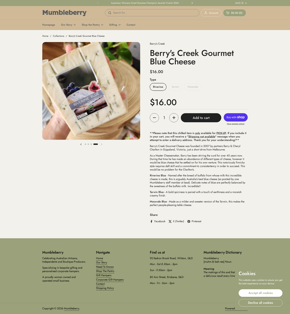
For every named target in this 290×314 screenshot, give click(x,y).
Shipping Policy (105, 288)
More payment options (235, 124)
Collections (58, 36)
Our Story (101, 262)
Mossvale (193, 87)
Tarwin (175, 87)
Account (213, 13)
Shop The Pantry (105, 271)
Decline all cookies (260, 302)
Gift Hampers (103, 275)
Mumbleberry (71, 308)
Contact (100, 284)
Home (45, 36)
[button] (234, 13)
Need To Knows (105, 267)
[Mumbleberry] (64, 13)
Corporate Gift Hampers (110, 280)
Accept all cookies (260, 293)
